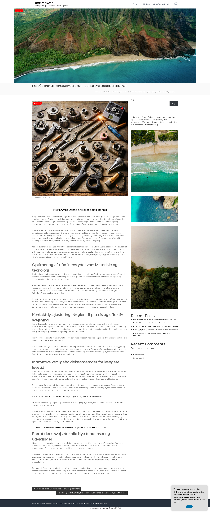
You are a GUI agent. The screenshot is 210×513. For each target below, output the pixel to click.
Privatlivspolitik (138, 358)
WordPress (103, 503)
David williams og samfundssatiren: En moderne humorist (154, 323)
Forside (136, 4)
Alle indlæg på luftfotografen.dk (156, 4)
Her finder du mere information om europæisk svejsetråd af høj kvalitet (65, 428)
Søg (132, 100)
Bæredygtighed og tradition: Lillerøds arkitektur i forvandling (155, 330)
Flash (87, 503)
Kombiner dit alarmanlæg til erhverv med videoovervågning (155, 326)
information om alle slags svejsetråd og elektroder (70, 396)
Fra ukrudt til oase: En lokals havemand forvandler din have (154, 319)
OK (189, 506)
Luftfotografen (43, 3)
